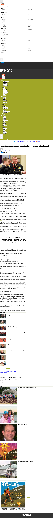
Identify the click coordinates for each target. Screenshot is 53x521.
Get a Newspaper (4, 49)
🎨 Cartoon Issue (22, 141)
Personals (2, 43)
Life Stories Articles (30, 33)
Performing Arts (5, 89)
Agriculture (4, 95)
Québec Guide (29, 25)
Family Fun (29, 22)
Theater (4, 88)
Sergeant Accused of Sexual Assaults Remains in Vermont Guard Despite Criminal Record (15, 345)
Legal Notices (3, 63)
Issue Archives (4, 129)
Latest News (4, 9)
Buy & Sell (4, 116)
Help (34, 518)
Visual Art (4, 87)
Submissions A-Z (5, 132)
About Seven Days (4, 50)
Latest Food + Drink (5, 92)
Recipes (4, 94)
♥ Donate (3, 75)
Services (29, 40)
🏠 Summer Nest (26, 141)
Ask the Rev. (4, 29)
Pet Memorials (3, 52)
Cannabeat (29, 26)
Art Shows (4, 99)
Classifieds (2, 38)
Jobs (2, 113)
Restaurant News (5, 93)
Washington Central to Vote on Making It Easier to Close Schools (25, 461)
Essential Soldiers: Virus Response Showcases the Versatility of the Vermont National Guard (15, 339)
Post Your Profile (5, 125)
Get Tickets (2, 51)
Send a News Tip (5, 84)
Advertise (4, 130)
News (2, 8)
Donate (1, 78)
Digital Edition (4, 48)
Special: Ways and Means (6, 81)
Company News (29, 49)
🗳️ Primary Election (16, 141)
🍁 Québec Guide (38, 141)
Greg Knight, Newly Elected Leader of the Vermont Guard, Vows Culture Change (15, 327)
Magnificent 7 (4, 97)
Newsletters (3, 4)
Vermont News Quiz (4, 30)
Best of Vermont (4, 25)
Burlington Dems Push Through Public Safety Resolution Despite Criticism (9, 379)
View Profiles (4, 123)
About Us (32, 518)
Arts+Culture (3, 12)
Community (4, 40)
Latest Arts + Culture (5, 85)
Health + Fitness (5, 90)
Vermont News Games (5, 83)
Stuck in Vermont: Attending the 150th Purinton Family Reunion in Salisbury (27, 387)
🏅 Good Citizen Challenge (32, 141)
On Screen (4, 14)
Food (2, 17)
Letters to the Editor (30, 9)
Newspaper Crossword (30, 29)
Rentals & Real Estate (5, 120)
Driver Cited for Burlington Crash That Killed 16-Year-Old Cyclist (8, 381)
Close (1, 2)
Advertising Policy (21, 518)
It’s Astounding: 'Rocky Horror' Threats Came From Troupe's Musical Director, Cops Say (10, 377)
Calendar (3, 22)
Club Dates (4, 98)
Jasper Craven (5, 150)
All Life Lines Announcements (5, 34)
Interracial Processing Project (20, 203)
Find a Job (4, 114)
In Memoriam (4, 110)
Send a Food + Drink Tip (30, 19)
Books (28, 14)
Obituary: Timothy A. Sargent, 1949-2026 (22, 424)
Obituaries (2, 32)
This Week (4, 127)
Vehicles (4, 121)
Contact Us (29, 48)
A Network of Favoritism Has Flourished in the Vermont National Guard (15, 362)
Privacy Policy (25, 518)
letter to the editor (6, 370)
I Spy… (3, 45)
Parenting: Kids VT (4, 26)
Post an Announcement (5, 112)
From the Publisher (5, 82)
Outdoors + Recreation (5, 91)
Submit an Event (5, 100)
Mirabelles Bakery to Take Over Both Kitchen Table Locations (7, 375)
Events (2, 21)
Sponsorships (29, 50)
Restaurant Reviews (4, 19)
